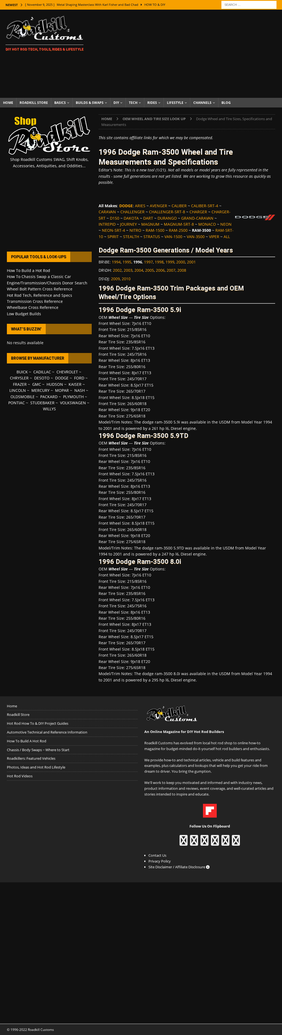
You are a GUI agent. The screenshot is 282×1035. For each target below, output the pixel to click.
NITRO (135, 230)
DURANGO (167, 218)
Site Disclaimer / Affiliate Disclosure (177, 866)
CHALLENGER (132, 211)
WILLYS (49, 408)
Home (8, 102)
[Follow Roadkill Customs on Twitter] (225, 842)
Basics (60, 102)
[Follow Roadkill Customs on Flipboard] (210, 814)
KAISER (75, 384)
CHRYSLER (19, 378)
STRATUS (151, 236)
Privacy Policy (159, 861)
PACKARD (49, 396)
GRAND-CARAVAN (197, 218)
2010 (126, 278)
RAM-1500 (155, 230)
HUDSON (55, 384)
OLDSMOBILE (22, 396)
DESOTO (42, 378)
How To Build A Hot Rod (26, 740)
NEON (226, 224)
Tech (133, 102)
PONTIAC (16, 402)
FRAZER (20, 384)
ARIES (140, 205)
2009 (115, 278)
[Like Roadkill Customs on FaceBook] (184, 842)
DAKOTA (131, 218)
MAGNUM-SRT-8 (179, 224)
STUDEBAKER (42, 402)
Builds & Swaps (90, 102)
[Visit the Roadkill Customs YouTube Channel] (236, 842)
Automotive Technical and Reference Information (47, 732)
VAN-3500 (196, 236)
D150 (114, 218)
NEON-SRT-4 (113, 230)
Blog (226, 102)
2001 (191, 262)
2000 (180, 262)
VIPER (214, 236)
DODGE (62, 378)
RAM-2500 (178, 230)
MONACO (207, 224)
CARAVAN (107, 211)
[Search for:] (248, 4)
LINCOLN (17, 390)
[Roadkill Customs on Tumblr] (215, 842)
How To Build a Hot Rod (28, 270)
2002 (117, 270)
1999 (170, 262)
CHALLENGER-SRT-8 (167, 211)
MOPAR (62, 390)
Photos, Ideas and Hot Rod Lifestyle (36, 767)
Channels (202, 102)
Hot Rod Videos (19, 775)
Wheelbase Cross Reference (32, 307)
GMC (36, 384)
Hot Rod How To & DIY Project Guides (37, 723)
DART (148, 218)
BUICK (22, 371)
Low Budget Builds (24, 313)
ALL (227, 236)
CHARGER (198, 211)
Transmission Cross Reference (35, 301)
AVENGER (158, 205)
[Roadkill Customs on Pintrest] (204, 842)
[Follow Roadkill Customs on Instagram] (194, 842)
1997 (148, 262)
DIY (116, 102)
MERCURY (40, 390)
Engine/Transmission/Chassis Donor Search (47, 282)
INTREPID (107, 224)
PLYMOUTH (73, 396)
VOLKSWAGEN (73, 402)
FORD (79, 378)
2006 (160, 270)
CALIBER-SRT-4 (204, 205)
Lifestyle (175, 102)
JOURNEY (128, 224)
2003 (128, 270)
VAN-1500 (173, 236)
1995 (127, 262)
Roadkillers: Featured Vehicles (31, 758)
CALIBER (179, 205)
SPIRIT (113, 236)
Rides (152, 102)
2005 (149, 270)
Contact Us (157, 855)
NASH (79, 390)
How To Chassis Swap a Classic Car (39, 276)
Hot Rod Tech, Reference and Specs (39, 295)
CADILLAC (42, 371)
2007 (171, 270)
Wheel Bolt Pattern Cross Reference (39, 289)
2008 (181, 270)
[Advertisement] (186, 53)
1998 (159, 262)
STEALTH (131, 236)
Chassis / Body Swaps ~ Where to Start (38, 749)
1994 (116, 262)
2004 (138, 270)
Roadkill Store (34, 102)
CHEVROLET (67, 371)
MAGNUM (150, 224)
